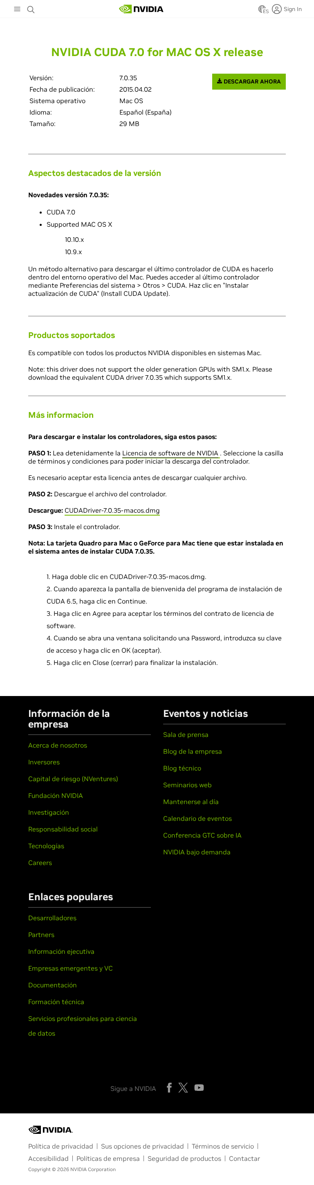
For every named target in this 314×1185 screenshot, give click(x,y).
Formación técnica (56, 1002)
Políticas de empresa (108, 1158)
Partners (41, 934)
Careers (40, 862)
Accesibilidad (48, 1158)
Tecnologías (46, 846)
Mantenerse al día (191, 802)
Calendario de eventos (197, 818)
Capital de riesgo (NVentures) (73, 779)
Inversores (44, 762)
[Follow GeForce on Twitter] (183, 1088)
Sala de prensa (186, 734)
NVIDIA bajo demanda (197, 852)
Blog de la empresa (192, 751)
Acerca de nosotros (57, 745)
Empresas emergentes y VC (70, 968)
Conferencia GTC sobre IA (202, 835)
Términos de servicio (223, 1146)
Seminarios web (187, 785)
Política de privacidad (60, 1146)
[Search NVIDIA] (31, 7)
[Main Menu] (17, 10)
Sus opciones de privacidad (142, 1146)
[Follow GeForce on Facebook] (169, 1088)
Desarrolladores (52, 918)
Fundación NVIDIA (55, 795)
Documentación (52, 985)
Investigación (48, 812)
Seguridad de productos (184, 1158)
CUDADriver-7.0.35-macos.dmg (112, 510)
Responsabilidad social (63, 829)
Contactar (244, 1158)
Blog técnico (182, 768)
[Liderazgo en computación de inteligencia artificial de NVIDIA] (141, 9)
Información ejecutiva (61, 951)
